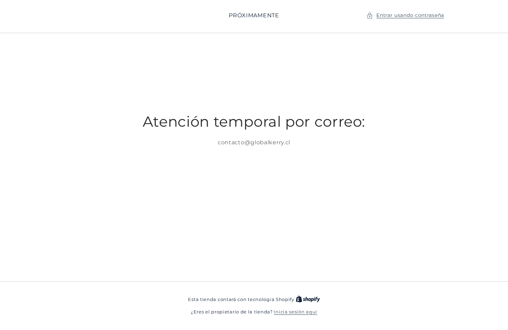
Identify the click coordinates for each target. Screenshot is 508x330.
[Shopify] (308, 299)
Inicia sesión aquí (295, 311)
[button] (405, 15)
